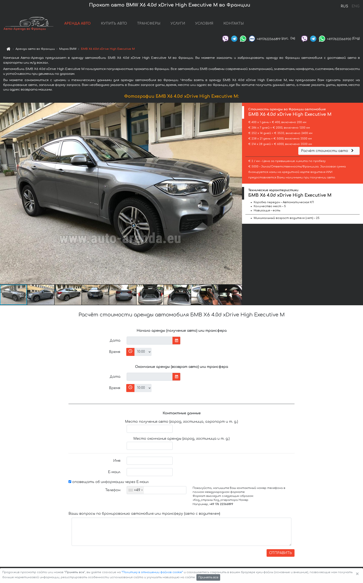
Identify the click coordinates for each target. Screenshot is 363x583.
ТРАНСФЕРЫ (148, 23)
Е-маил (114, 472)
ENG (355, 6)
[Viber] (225, 38)
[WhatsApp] (243, 38)
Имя (116, 461)
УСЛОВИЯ (204, 23)
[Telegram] (234, 38)
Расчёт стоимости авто (325, 151)
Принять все (208, 577)
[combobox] (135, 490)
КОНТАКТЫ (233, 23)
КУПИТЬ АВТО (114, 23)
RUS (344, 6)
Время (114, 352)
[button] (41, 294)
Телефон (112, 490)
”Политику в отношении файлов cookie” (152, 572)
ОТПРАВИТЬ (280, 553)
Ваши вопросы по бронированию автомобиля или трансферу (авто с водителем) (144, 514)
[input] (150, 341)
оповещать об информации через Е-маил (110, 482)
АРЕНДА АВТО (77, 23)
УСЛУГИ (178, 23)
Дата (115, 340)
